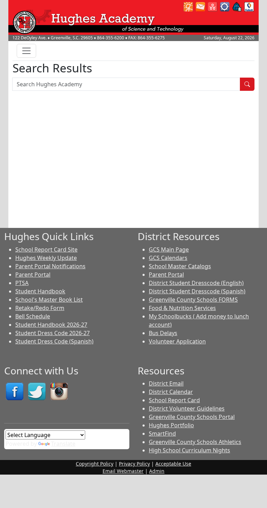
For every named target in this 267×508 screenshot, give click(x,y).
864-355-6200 (110, 38)
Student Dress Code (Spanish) (54, 341)
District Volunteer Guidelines (187, 408)
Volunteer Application (177, 341)
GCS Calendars (168, 258)
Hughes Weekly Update (46, 258)
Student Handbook (40, 291)
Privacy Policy (134, 463)
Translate (63, 443)
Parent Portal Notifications (50, 266)
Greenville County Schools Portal (192, 417)
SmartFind (162, 433)
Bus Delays (163, 333)
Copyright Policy (94, 463)
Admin (156, 471)
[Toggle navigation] (26, 51)
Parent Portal (32, 274)
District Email (166, 383)
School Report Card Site (46, 249)
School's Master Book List (49, 299)
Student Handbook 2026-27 (51, 324)
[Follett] (249, 6)
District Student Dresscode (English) (196, 283)
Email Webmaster (123, 471)
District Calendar (171, 392)
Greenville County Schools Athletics (195, 442)
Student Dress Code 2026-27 (52, 333)
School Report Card (174, 400)
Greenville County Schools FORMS (193, 299)
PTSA (22, 283)
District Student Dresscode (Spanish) (197, 291)
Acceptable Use (173, 463)
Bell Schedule (32, 316)
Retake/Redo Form (39, 308)
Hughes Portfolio (171, 425)
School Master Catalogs (180, 266)
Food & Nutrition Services (182, 308)
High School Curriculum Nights (189, 450)
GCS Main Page (169, 249)
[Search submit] (247, 84)
